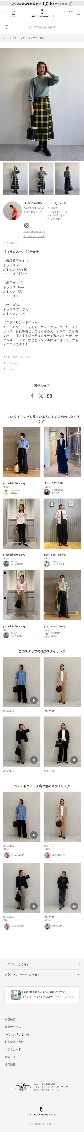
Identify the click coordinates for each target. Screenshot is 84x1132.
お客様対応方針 (14, 1042)
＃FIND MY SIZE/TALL (17, 357)
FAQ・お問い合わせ (17, 1034)
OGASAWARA (32, 203)
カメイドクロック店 (34, 236)
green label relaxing (34, 232)
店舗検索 (10, 1019)
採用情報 (10, 1064)
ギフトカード (13, 1049)
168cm (40, 208)
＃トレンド (10, 369)
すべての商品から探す (42, 27)
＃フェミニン (11, 363)
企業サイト (11, 1057)
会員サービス (13, 1027)
